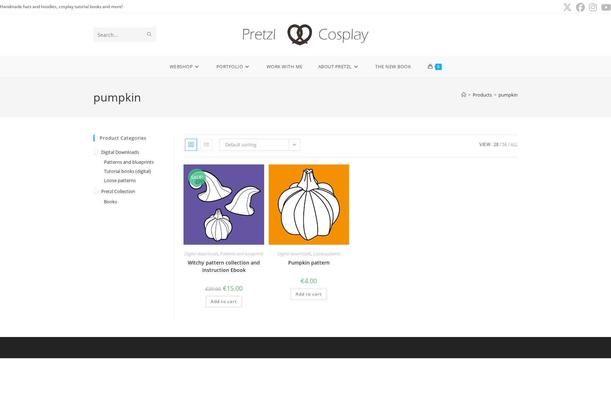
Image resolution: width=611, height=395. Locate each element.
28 (496, 144)
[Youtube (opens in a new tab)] (605, 7)
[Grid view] (191, 145)
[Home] (463, 95)
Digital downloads (120, 152)
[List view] (206, 145)
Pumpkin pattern (309, 262)
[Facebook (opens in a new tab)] (580, 7)
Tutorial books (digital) (127, 171)
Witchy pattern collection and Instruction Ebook (224, 266)
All (514, 144)
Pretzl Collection (118, 191)
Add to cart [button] (224, 301)
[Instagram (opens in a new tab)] (593, 7)
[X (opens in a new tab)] (567, 7)
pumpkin (508, 95)
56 (504, 144)
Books (110, 201)
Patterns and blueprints (129, 162)
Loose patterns (120, 180)
